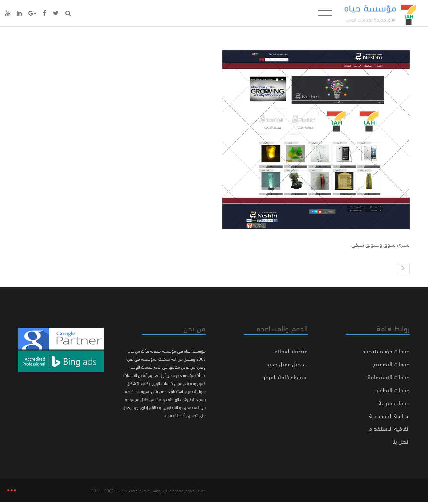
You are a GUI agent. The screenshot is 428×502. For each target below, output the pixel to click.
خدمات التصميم (391, 363)
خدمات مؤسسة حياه (386, 350)
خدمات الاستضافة (389, 376)
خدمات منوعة (394, 402)
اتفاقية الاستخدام (389, 427)
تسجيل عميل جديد (287, 363)
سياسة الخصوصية (389, 415)
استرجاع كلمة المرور (286, 376)
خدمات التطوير (393, 389)
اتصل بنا (401, 440)
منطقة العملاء (291, 350)
